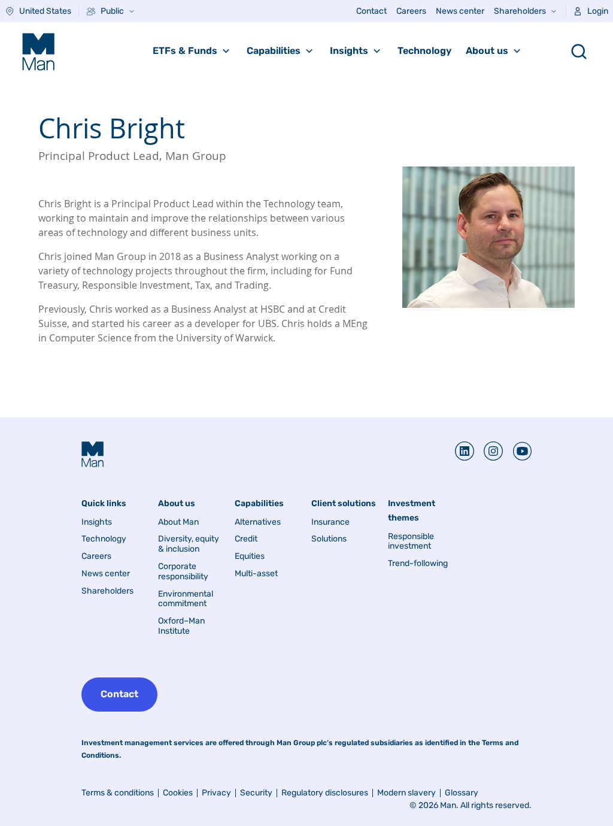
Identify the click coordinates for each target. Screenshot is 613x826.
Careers (411, 11)
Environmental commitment (185, 599)
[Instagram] (488, 451)
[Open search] (579, 51)
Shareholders (520, 11)
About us (487, 50)
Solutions (329, 539)
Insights (349, 50)
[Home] (38, 51)
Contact (371, 11)
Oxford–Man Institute (181, 626)
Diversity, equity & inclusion (188, 544)
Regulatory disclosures (324, 793)
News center (460, 11)
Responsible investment (411, 542)
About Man (178, 522)
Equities (250, 556)
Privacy (216, 793)
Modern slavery (406, 793)
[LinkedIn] (464, 451)
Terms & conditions (117, 793)
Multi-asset (256, 574)
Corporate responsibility (183, 572)
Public (112, 11)
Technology (424, 50)
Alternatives (258, 522)
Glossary (461, 793)
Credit (246, 539)
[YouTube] (517, 451)
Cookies (178, 793)
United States (45, 11)
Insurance (330, 522)
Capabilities (274, 50)
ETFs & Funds (185, 50)
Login (597, 11)
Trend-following (418, 563)
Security (256, 793)
